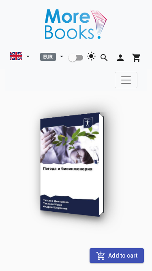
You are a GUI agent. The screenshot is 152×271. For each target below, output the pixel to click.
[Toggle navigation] (126, 80)
